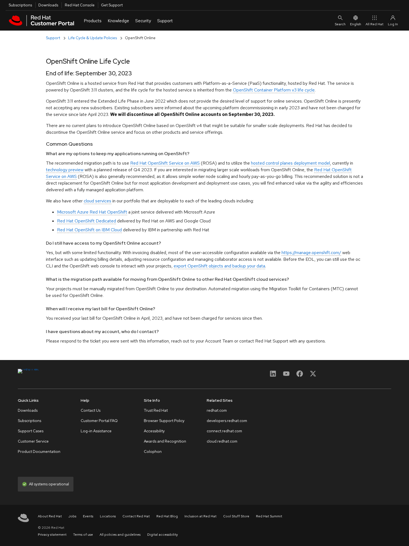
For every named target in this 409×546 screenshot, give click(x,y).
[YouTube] (286, 375)
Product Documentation (39, 451)
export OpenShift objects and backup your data (219, 266)
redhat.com (217, 410)
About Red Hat (50, 516)
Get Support (112, 5)
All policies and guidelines (120, 534)
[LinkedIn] (273, 375)
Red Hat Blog (167, 516)
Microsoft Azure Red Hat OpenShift (92, 212)
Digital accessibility (162, 534)
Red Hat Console (80, 5)
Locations (108, 516)
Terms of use (83, 534)
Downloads (48, 5)
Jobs (72, 516)
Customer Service (33, 441)
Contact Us (90, 410)
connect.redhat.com (224, 430)
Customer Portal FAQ (99, 420)
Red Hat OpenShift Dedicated (86, 221)
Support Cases (30, 430)
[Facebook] (299, 375)
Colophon (153, 451)
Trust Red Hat (156, 410)
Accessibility (154, 430)
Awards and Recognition (165, 441)
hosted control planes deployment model (290, 163)
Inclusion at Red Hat (200, 516)
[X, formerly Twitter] (313, 373)
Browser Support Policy (164, 420)
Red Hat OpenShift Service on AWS (165, 163)
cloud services (97, 201)
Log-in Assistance (96, 430)
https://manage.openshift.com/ (311, 252)
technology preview (64, 170)
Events (88, 516)
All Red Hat (374, 24)
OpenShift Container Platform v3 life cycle (274, 90)
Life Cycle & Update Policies (92, 37)
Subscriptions (20, 5)
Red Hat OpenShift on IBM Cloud (89, 230)
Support (53, 37)
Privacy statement (52, 534)
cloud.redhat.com (222, 441)
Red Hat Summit (269, 516)
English (355, 24)
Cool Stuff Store (236, 516)
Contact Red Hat (136, 516)
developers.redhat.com (227, 420)
